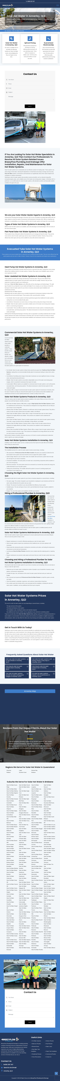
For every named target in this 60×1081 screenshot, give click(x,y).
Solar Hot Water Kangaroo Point (22, 915)
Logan (20, 770)
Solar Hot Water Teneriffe (47, 857)
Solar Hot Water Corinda (12, 933)
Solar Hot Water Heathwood (22, 875)
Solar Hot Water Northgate (35, 885)
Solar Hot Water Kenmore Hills (22, 936)
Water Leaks (49, 1046)
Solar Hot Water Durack (24, 785)
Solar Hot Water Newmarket (35, 873)
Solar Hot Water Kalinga (24, 912)
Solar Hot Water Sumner (49, 838)
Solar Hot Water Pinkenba (35, 916)
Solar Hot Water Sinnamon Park (47, 813)
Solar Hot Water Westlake (47, 905)
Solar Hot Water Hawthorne (22, 871)
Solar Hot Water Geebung (22, 845)
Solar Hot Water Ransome (35, 928)
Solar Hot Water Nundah (37, 894)
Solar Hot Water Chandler (10, 903)
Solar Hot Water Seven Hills (49, 797)
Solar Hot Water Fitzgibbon (22, 829)
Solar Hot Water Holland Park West (24, 895)
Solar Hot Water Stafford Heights (49, 829)
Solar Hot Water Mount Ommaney (36, 859)
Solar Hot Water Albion (12, 789)
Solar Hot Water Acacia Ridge (12, 786)
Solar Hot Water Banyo (12, 824)
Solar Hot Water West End (49, 901)
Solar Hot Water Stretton (49, 836)
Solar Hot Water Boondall (10, 837)
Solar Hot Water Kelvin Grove (24, 928)
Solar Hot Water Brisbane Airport (10, 861)
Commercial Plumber (51, 1054)
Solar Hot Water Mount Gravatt (36, 851)
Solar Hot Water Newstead (35, 877)
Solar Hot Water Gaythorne (22, 841)
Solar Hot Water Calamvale (10, 877)
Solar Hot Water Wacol (49, 890)
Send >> (30, 106)
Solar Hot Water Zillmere (49, 947)
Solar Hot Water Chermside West (10, 918)
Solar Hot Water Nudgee (37, 888)
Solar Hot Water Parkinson (35, 905)
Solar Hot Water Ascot (12, 804)
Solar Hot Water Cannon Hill (12, 885)
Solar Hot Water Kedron (24, 925)
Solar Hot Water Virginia (49, 888)
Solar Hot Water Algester (12, 793)
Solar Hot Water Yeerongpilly (47, 940)
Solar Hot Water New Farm (36, 869)
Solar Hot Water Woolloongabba (47, 920)
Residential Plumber (36, 1054)
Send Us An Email (10, 1068)
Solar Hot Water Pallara (36, 902)
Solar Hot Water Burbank (10, 873)
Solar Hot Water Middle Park (36, 819)
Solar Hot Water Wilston (49, 912)
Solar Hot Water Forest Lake (24, 833)
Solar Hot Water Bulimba (12, 868)
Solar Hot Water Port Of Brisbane (36, 920)
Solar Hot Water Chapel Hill (12, 907)
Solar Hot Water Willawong (47, 909)
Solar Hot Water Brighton (10, 853)
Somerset (9, 770)
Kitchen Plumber (50, 1040)
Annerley (9, 30)
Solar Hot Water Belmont (10, 833)
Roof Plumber (49, 1043)
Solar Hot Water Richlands (35, 934)
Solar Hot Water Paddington (35, 899)
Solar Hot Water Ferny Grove (24, 821)
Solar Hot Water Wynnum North (47, 932)
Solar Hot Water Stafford (49, 826)
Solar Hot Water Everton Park (24, 815)
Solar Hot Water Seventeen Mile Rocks (49, 801)
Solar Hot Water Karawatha (22, 922)
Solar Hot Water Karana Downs (24, 918)
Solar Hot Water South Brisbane (49, 817)
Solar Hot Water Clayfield (10, 922)
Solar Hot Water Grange (24, 856)
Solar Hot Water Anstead (12, 798)
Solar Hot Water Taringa (49, 850)
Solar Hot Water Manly (36, 804)
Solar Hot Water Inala (24, 898)
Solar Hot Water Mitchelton (35, 825)
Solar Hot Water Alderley (12, 791)
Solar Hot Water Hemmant (22, 879)
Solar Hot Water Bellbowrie (10, 829)
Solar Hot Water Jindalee (22, 909)
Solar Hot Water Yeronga (47, 944)
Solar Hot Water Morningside (35, 839)
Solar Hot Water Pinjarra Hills (37, 913)
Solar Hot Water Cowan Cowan (12, 936)
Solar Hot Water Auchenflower (10, 813)
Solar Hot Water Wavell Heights (49, 897)
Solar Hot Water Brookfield (10, 865)
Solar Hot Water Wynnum (47, 928)
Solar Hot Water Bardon (12, 826)
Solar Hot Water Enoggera (22, 807)
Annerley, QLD (8, 1071)
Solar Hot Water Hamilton (22, 867)
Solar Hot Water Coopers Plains (10, 926)
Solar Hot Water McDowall (35, 815)
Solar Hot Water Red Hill (37, 931)
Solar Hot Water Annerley (18, 30)
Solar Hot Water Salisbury (47, 790)
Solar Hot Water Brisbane (10, 857)
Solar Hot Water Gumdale (22, 863)
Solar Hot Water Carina (12, 888)
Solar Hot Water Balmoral (10, 821)
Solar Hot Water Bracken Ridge (10, 845)
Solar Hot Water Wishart (49, 917)
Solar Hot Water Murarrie (35, 863)
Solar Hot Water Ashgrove (10, 807)
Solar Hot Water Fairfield (24, 818)
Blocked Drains (35, 1046)
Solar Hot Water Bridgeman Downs (11, 849)
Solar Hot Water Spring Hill (49, 821)
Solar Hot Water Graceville (22, 853)
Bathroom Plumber (36, 1043)
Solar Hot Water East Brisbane (24, 795)
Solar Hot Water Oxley (36, 896)
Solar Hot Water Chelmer (10, 911)
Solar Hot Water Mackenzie (35, 801)
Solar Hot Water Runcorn (47, 786)
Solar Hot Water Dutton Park (24, 788)
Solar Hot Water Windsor (47, 915)
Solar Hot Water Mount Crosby (36, 847)
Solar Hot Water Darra (12, 939)
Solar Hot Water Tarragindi (47, 853)
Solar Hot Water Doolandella (10, 944)
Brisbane (33, 772)
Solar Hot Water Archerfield (10, 801)
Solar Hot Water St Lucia (49, 824)
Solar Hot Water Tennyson (47, 861)
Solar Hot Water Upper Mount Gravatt (49, 885)
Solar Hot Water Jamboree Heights (23, 905)
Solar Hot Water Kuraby (24, 947)
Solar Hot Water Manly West (36, 807)
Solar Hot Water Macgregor (35, 797)
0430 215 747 (31, 1)
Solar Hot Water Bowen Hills (12, 841)
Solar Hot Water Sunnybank (47, 841)
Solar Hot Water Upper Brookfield (49, 877)
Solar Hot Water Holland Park (24, 891)
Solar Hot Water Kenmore (22, 932)
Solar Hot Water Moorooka (35, 831)
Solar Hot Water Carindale (10, 895)
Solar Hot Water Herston (24, 884)
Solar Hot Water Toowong (47, 873)
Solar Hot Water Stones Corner (49, 833)
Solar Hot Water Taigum (49, 848)
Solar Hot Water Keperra (24, 939)
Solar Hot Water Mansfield (35, 811)
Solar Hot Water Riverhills (35, 938)
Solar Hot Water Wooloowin (47, 924)
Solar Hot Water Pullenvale (35, 924)
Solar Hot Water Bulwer (12, 870)
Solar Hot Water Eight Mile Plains (24, 799)
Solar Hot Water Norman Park (37, 881)
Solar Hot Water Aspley (12, 810)
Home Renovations (36, 1056)
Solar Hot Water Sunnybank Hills (47, 845)
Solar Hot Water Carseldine (10, 899)
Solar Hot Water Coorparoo (10, 930)
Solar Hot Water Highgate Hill (22, 887)
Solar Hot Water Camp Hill (12, 881)
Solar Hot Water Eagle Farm (24, 792)
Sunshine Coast (22, 772)
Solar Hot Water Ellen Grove (24, 803)
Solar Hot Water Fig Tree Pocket (23, 825)
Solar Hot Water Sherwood (47, 805)
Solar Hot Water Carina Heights (12, 891)
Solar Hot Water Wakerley (47, 893)
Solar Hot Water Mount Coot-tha (36, 843)
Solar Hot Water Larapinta (35, 786)
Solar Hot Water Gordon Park (24, 849)
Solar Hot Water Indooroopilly (22, 901)
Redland (8, 772)
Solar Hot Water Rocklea (37, 949)
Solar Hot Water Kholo (24, 941)
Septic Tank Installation (51, 1051)
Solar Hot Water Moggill (36, 828)
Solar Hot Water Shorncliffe (47, 809)
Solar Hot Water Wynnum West (47, 936)
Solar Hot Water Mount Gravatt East (36, 855)
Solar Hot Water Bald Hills (11, 817)
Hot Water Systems (36, 1040)
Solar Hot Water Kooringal (22, 944)
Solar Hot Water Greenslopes (22, 859)
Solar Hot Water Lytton (36, 795)
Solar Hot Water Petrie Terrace (36, 909)
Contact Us (48, 1056)
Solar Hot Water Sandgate (47, 794)
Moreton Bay (34, 770)
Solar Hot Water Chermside (10, 915)
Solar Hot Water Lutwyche (35, 792)
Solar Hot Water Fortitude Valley (22, 837)
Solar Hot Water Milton (36, 822)
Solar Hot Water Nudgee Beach (37, 891)
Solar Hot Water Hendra (24, 882)
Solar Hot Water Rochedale (35, 946)
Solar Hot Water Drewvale (10, 948)
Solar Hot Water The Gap (48, 865)
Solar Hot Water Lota (36, 789)
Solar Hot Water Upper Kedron (49, 881)
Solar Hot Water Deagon (12, 941)
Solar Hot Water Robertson (35, 942)
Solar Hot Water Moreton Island (35, 835)
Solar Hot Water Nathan (36, 866)
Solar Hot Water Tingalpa (47, 869)
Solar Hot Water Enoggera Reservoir (23, 811)
